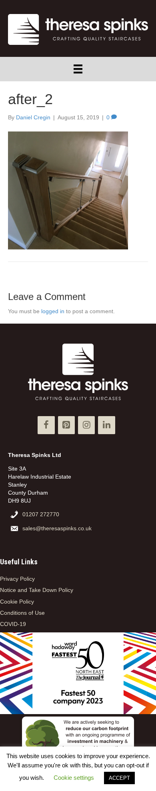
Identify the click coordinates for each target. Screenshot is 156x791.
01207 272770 (40, 514)
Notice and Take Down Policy (36, 590)
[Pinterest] (66, 425)
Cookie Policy (17, 601)
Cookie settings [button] (74, 777)
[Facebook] (46, 425)
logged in (52, 311)
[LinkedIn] (106, 425)
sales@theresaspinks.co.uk (57, 528)
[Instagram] (86, 425)
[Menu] (78, 69)
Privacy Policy (17, 579)
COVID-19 (13, 624)
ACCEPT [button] (119, 778)
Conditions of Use (22, 613)
